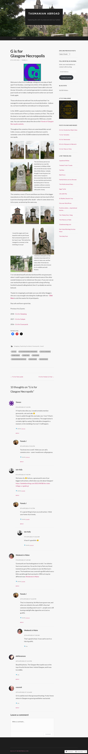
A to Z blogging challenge (28, 351)
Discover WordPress (65, 203)
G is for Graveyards (21, 324)
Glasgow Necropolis (19, 359)
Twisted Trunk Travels (65, 165)
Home (14, 38)
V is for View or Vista (65, 149)
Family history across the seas (68, 179)
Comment (48, 734)
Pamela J (25, 60)
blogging (16, 346)
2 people (23, 490)
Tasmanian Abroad (44, 13)
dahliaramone (21, 656)
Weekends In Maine (32, 577)
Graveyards (35, 346)
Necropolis (44, 359)
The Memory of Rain (65, 220)
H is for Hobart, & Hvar (46, 377)
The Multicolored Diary (66, 184)
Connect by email (66, 77)
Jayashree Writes (64, 160)
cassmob (19, 687)
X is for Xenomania (64, 139)
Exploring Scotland (26, 346)
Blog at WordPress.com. (19, 751)
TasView (61, 170)
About (22, 38)
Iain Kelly (19, 470)
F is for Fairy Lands (16, 377)
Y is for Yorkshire (64, 135)
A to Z (14, 351)
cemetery (26, 355)
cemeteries (15, 355)
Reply (17, 433)
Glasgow (36, 355)
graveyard (32, 359)
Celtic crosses (45, 351)
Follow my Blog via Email (67, 61)
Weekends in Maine (22, 555)
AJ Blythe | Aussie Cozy (66, 198)
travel (42, 346)
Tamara (18, 402)
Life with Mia (63, 194)
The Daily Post (63, 236)
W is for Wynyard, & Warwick (67, 144)
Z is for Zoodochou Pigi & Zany (68, 130)
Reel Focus (62, 175)
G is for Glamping (21, 314)
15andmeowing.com (65, 224)
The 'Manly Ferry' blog (66, 215)
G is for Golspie (20, 319)
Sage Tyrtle (62, 189)
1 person (23, 428)
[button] (17, 150)
